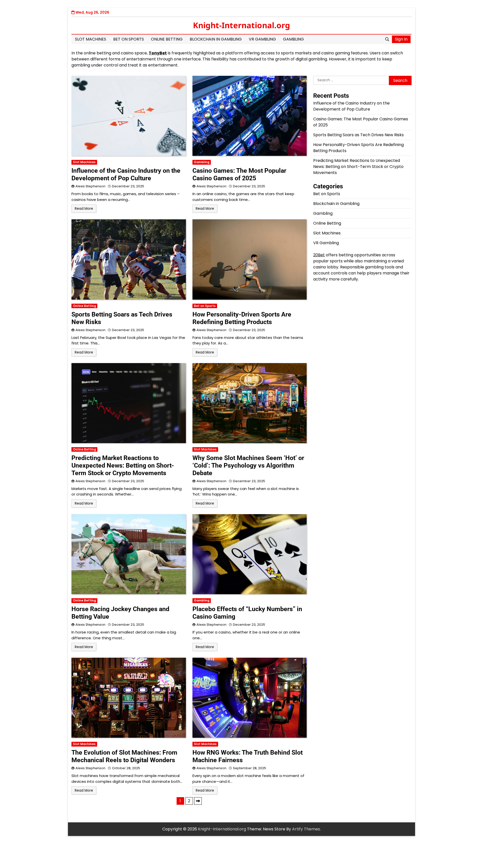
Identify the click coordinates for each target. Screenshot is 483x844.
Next (198, 801)
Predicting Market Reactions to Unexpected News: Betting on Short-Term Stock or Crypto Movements (122, 465)
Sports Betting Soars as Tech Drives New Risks (358, 135)
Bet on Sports (128, 39)
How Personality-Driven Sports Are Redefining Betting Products (241, 318)
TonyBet (158, 53)
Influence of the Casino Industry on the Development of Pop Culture (125, 174)
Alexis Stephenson (90, 186)
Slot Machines (90, 39)
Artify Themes (306, 829)
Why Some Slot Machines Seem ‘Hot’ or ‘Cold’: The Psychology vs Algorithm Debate (248, 465)
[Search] (387, 39)
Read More (84, 208)
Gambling (293, 39)
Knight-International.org (241, 25)
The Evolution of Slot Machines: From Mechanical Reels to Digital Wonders (124, 756)
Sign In (401, 39)
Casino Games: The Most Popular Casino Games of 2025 (239, 174)
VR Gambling (262, 39)
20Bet (319, 255)
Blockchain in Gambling (216, 39)
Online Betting (167, 39)
